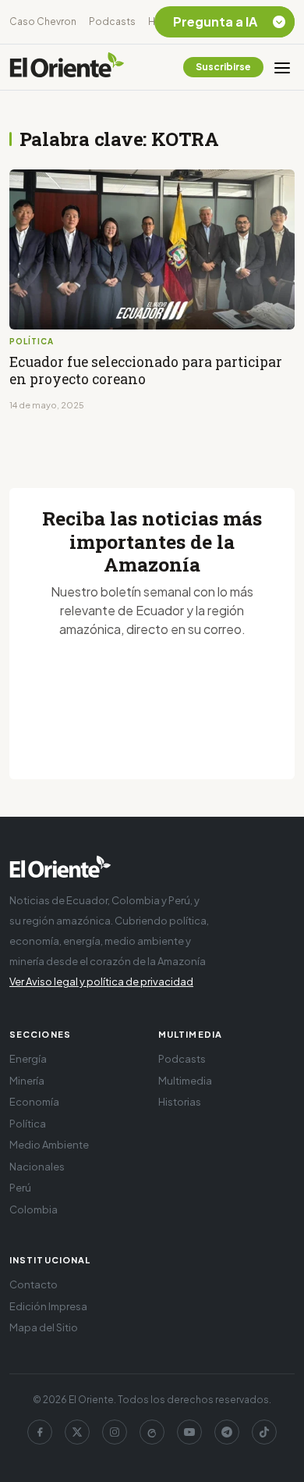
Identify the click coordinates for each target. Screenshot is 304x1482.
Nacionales (37, 1166)
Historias (179, 1101)
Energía (28, 1059)
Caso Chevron (42, 21)
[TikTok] (264, 1432)
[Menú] (282, 67)
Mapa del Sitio (43, 1327)
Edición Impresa (48, 1306)
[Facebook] (39, 1432)
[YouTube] (189, 1432)
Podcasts (112, 21)
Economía (34, 1101)
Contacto (33, 1284)
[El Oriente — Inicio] (67, 67)
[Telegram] (226, 1432)
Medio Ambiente (49, 1144)
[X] (77, 1432)
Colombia (33, 1209)
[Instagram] (114, 1432)
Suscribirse (223, 67)
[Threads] (152, 1432)
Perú (20, 1187)
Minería (26, 1080)
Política (27, 1123)
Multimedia (185, 1080)
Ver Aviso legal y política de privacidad (101, 981)
